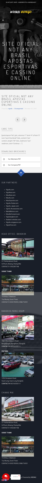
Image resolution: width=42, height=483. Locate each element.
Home (17, 85)
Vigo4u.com (10, 190)
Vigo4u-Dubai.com (12, 203)
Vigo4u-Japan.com (12, 206)
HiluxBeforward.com (13, 214)
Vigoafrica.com (11, 225)
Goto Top (21, 173)
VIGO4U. (33, 477)
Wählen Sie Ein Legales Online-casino (17, 119)
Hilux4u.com (10, 198)
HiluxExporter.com (12, 200)
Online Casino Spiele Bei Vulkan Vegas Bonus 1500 (24, 119)
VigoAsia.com (10, 192)
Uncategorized (18, 108)
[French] (5, 480)
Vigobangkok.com (12, 217)
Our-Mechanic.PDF (14, 159)
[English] (3, 480)
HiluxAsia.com (11, 195)
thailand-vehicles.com (13, 219)
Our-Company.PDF (14, 165)
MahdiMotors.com (12, 211)
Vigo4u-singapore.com (13, 222)
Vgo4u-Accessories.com (14, 209)
